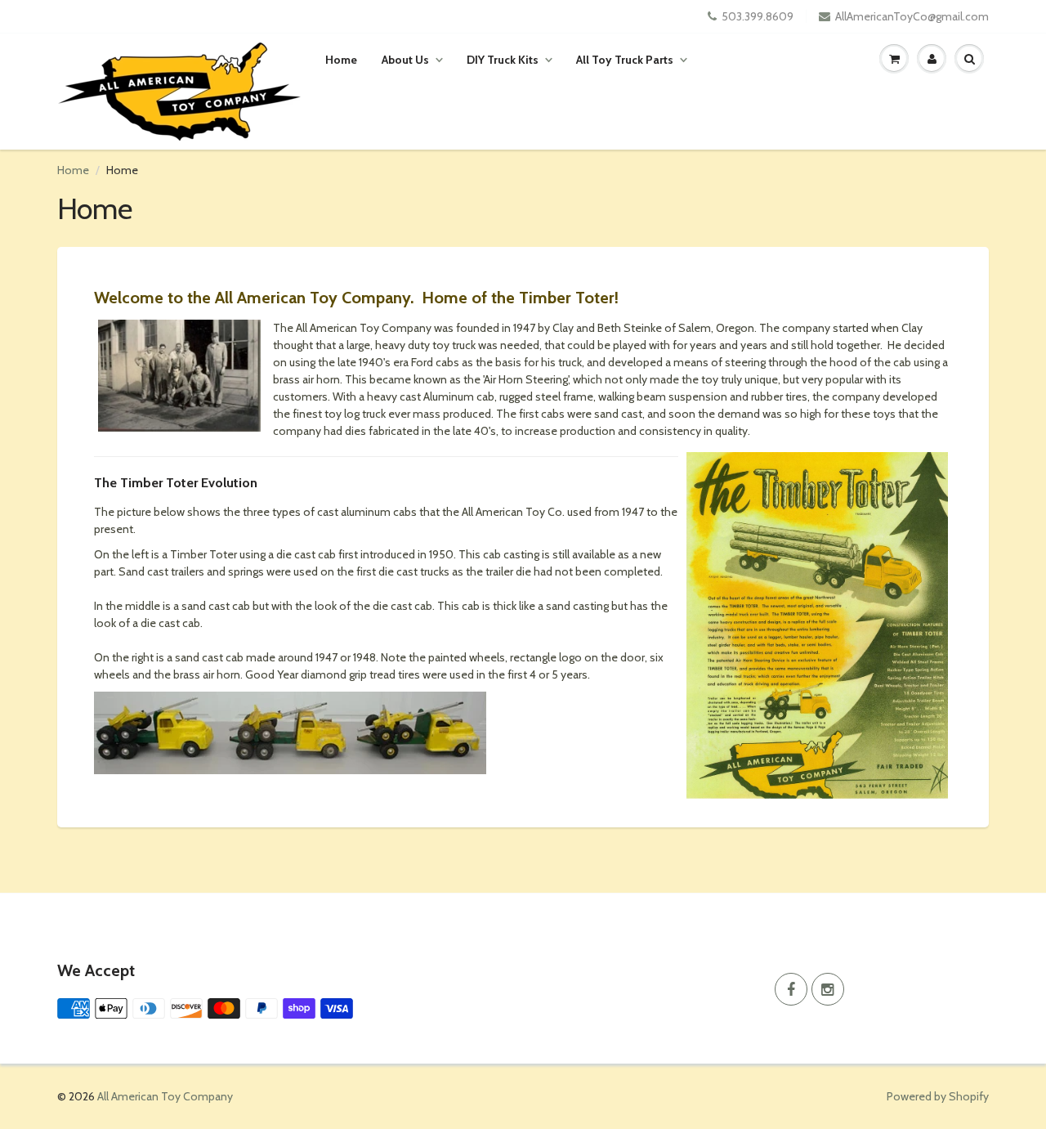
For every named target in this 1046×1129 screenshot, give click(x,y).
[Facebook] (791, 989)
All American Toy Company (165, 1096)
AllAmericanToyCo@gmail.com (912, 16)
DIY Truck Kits (503, 59)
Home (341, 59)
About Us (405, 59)
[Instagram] (827, 989)
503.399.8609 (757, 16)
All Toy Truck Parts (624, 59)
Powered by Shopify (938, 1096)
